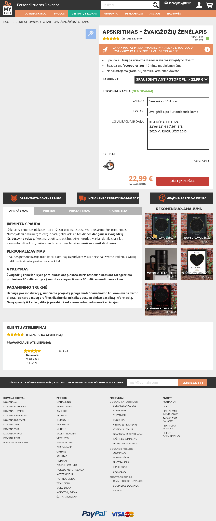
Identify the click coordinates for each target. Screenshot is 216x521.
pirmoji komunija (67, 465)
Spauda (117, 490)
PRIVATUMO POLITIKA (169, 427)
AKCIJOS (155, 14)
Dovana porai (12, 438)
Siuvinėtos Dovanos (126, 485)
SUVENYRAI (119, 415)
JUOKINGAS (119, 452)
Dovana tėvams (13, 411)
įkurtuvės (63, 420)
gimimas (61, 451)
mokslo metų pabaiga (70, 469)
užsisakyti (193, 382)
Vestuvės (63, 438)
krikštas (62, 456)
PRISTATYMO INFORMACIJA (170, 412)
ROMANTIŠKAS (121, 457)
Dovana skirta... (35, 14)
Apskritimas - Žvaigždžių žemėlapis (66, 21)
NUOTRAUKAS (121, 462)
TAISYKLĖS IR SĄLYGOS (170, 419)
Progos (59, 14)
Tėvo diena (64, 483)
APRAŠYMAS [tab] (18, 211)
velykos (62, 415)
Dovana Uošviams (14, 420)
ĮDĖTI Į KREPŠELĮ (182, 181)
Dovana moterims (14, 406)
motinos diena (66, 478)
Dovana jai (10, 402)
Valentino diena (67, 433)
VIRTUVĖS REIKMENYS (125, 424)
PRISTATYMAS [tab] (79, 211)
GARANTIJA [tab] (118, 211)
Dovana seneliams (15, 415)
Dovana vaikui (12, 433)
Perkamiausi (134, 14)
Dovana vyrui (12, 429)
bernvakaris (64, 447)
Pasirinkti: (111, 79)
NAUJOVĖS (174, 14)
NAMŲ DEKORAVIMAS (125, 443)
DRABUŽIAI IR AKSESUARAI (127, 434)
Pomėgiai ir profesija (16, 442)
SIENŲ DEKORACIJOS (124, 405)
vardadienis (64, 406)
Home (7, 21)
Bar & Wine (120, 410)
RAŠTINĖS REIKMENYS (125, 438)
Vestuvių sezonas (84, 14)
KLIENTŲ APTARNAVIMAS (171, 434)
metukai (62, 460)
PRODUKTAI (111, 14)
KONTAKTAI (169, 402)
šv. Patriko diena (67, 497)
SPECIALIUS (119, 471)
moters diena (65, 474)
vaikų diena (64, 487)
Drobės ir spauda (27, 21)
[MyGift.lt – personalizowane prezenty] (7, 8)
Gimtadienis (64, 402)
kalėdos (62, 411)
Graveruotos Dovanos (127, 481)
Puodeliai (119, 420)
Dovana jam (11, 424)
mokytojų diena (67, 492)
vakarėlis (63, 424)
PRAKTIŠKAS (120, 467)
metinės (61, 429)
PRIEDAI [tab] (49, 211)
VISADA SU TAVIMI (123, 429)
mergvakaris (65, 442)
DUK (165, 406)
